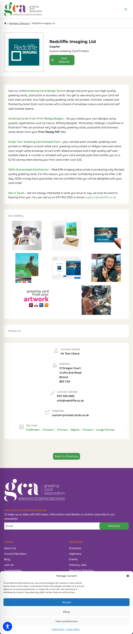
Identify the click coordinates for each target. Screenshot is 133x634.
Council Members (15, 553)
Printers (48, 429)
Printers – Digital (68, 429)
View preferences (66, 621)
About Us (10, 548)
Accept (66, 602)
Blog (7, 559)
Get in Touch (16, 193)
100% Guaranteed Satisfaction (28, 169)
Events (73, 559)
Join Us (9, 565)
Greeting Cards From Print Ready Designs (36, 118)
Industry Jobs (78, 565)
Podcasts (75, 548)
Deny (66, 611)
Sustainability (13, 570)
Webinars (75, 553)
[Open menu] (125, 9)
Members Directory (81, 570)
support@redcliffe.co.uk (100, 197)
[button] (128, 576)
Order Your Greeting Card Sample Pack (34, 141)
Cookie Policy (58, 629)
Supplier (54, 46)
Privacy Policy (73, 629)
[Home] (5, 23)
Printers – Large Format (99, 429)
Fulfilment (33, 429)
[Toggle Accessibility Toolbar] (7, 626)
